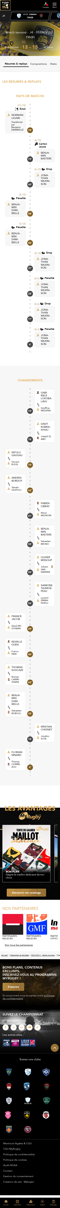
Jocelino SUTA (45, 737)
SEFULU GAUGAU (17, 454)
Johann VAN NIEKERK (45, 569)
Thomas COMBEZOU (16, 764)
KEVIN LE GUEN (17, 643)
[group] (30, 16)
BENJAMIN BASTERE (46, 155)
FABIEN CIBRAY (45, 505)
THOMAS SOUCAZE (17, 669)
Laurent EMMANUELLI (45, 600)
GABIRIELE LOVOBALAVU (46, 397)
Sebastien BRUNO (46, 542)
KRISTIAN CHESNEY (46, 728)
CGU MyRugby (11, 1149)
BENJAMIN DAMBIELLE (16, 209)
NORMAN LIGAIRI (17, 116)
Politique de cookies (15, 1160)
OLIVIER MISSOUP (46, 559)
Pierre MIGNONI (46, 514)
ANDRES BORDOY (17, 479)
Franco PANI (15, 652)
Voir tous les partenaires (19, 944)
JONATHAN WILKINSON (45, 180)
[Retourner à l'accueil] (5, 11)
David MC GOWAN (17, 627)
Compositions (38, 64)
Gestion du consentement (18, 1176)
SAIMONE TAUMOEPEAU (46, 588)
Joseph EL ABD (46, 437)
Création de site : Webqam (18, 1181)
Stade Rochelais (11, 47)
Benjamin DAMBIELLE (17, 128)
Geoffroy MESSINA (46, 409)
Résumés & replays (16, 64)
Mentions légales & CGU (17, 1143)
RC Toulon (48, 47)
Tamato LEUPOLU (16, 488)
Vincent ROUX (15, 463)
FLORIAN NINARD (17, 754)
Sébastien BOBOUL (16, 711)
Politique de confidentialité (19, 1154)
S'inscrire (13, 987)
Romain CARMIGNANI (16, 679)
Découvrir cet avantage (26, 893)
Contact (7, 1171)
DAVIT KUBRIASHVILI (46, 426)
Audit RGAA (10, 1165)
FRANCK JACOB (17, 618)
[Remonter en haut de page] (55, 1048)
